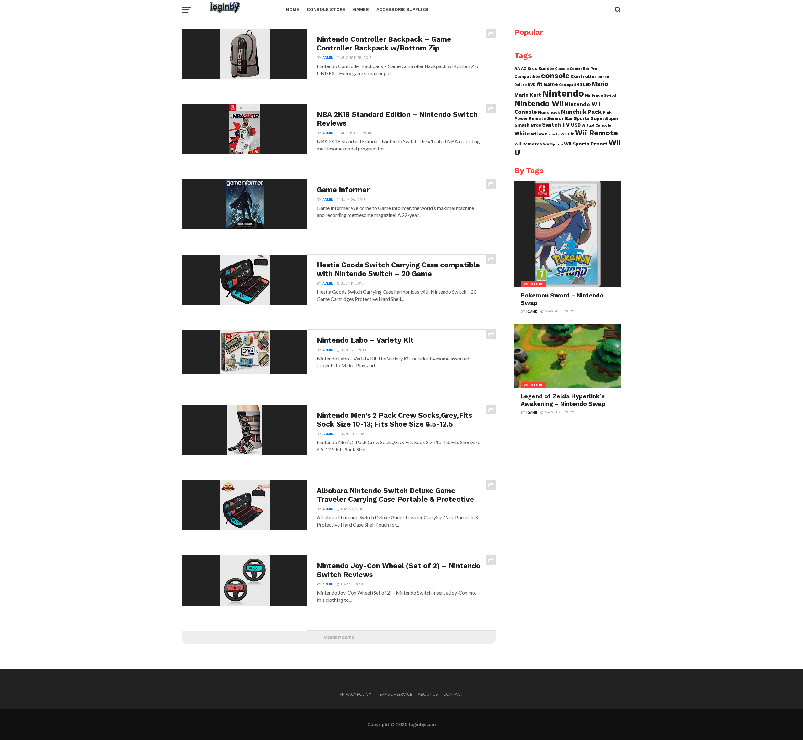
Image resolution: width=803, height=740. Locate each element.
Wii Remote (596, 133)
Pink (607, 112)
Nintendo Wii (539, 103)
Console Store (326, 9)
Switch (551, 125)
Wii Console (549, 134)
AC (523, 68)
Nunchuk (574, 111)
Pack (595, 111)
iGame (531, 312)
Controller (584, 76)
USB (576, 125)
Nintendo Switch (601, 95)
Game (551, 84)
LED (587, 84)
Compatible (527, 76)
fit (540, 84)
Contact (453, 694)
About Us (428, 694)
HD (579, 84)
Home (292, 9)
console (555, 75)
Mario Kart (527, 95)
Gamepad (567, 85)
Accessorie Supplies (402, 9)
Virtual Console (596, 125)
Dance (603, 77)
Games (361, 9)
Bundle (546, 68)
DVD (532, 84)
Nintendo (563, 93)
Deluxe (520, 85)
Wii (534, 133)
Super (597, 118)
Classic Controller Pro (576, 68)
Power (521, 118)
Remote (537, 118)
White (522, 134)
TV (566, 124)
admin (327, 58)
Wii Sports (553, 144)
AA (517, 68)
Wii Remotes (528, 144)
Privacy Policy (355, 694)
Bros (532, 68)
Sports (582, 118)
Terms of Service (394, 694)
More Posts (338, 637)
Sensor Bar (560, 118)
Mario (600, 84)
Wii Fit (567, 134)
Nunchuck (549, 112)
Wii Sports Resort (586, 144)
